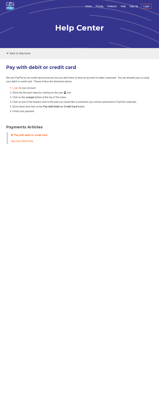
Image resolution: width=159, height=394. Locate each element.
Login (146, 6)
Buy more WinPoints (22, 141)
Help (123, 6)
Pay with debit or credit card (30, 135)
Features (112, 6)
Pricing (99, 6)
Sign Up (134, 6)
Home (88, 6)
